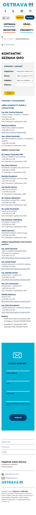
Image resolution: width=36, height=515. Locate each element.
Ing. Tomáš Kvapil (9, 262)
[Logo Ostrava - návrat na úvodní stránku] (18, 6)
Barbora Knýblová (9, 125)
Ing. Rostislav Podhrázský (12, 220)
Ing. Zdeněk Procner (10, 273)
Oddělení (8, 80)
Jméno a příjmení (11, 373)
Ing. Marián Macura (9, 187)
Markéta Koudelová (9, 176)
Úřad (4, 39)
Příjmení (7, 85)
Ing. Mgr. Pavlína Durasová (12, 112)
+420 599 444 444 (12, 474)
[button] (9, 25)
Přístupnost (5, 447)
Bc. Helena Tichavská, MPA (12, 154)
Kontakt (4, 452)
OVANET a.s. (6, 501)
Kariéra (20, 17)
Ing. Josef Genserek (9, 249)
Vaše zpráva (10, 393)
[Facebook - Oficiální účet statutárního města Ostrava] (5, 11)
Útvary (7, 76)
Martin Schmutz (8, 230)
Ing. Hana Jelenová (9, 165)
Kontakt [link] (29, 17)
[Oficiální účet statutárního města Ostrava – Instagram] (30, 11)
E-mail (8, 383)
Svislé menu (9, 45)
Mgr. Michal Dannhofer (11, 136)
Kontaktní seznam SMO (22, 39)
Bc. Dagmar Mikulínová (11, 198)
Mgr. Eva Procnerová (10, 283)
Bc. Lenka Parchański (10, 209)
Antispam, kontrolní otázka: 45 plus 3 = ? (18, 404)
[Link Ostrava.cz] (12, 483)
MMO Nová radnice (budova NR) (14, 132)
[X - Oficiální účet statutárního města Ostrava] (13, 11)
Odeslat (18, 417)
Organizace (8, 71)
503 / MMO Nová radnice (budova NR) (16, 258)
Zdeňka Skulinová (9, 294)
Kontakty (11, 39)
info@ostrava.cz (11, 478)
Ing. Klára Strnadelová (10, 305)
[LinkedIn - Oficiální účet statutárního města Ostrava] (21, 11)
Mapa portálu (6, 442)
